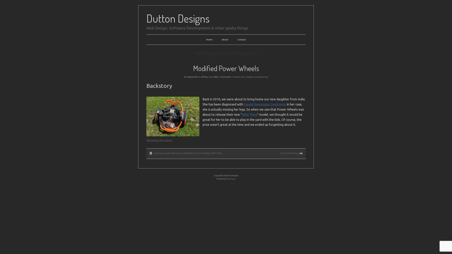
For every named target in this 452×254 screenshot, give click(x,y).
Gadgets (250, 77)
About (225, 39)
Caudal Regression (172, 153)
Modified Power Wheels (226, 68)
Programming (261, 77)
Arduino (236, 77)
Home (209, 39)
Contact (242, 39)
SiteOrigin (231, 179)
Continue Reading (289, 153)
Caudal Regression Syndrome (264, 104)
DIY (243, 77)
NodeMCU (188, 153)
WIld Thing (216, 153)
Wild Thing (249, 114)
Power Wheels (202, 153)
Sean (210, 77)
